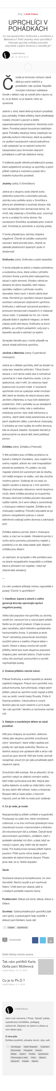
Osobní (23, 1053)
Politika (32, 1053)
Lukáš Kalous (31, 14)
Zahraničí (15, 1061)
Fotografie (28, 1050)
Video (33, 1057)
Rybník (35, 1061)
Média (13, 1053)
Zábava (42, 1057)
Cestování (45, 1046)
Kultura (39, 1050)
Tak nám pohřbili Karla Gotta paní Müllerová (19, 963)
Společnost (22, 927)
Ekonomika (16, 1050)
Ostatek (11, 927)
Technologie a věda (19, 1057)
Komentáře (12, 939)
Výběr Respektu (30, 1046)
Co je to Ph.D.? (13, 980)
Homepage (16, 1046)
